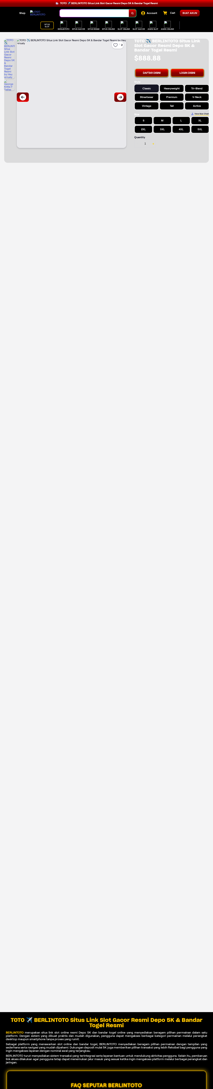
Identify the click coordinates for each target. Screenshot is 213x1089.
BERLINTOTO (15, 1032)
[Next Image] (120, 97)
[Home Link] (41, 13)
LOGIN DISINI (187, 72)
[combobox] (94, 13)
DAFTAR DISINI (152, 72)
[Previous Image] (23, 97)
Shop (22, 13)
